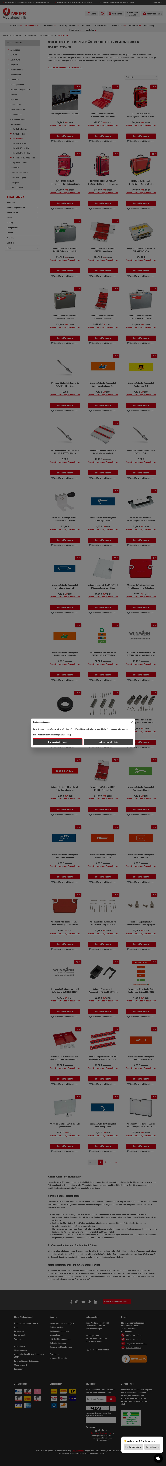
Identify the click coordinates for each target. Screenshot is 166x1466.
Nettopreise (108, 742)
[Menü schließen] (132, 722)
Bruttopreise (58, 742)
